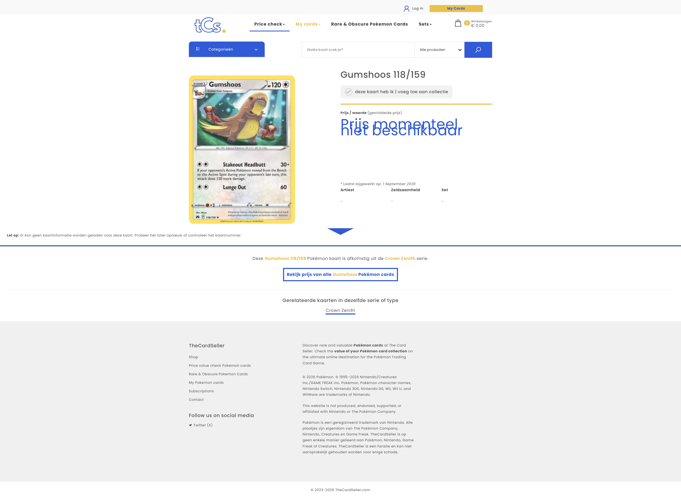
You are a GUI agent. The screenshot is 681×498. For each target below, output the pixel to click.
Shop (193, 357)
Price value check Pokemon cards (220, 365)
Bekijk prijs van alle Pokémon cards (340, 274)
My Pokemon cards (206, 382)
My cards (307, 24)
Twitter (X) (203, 425)
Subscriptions (201, 391)
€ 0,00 (477, 25)
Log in (417, 8)
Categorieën (220, 49)
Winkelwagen (481, 21)
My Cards (456, 8)
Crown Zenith (340, 310)
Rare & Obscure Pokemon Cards (369, 24)
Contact (196, 399)
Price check (268, 24)
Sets (424, 24)
